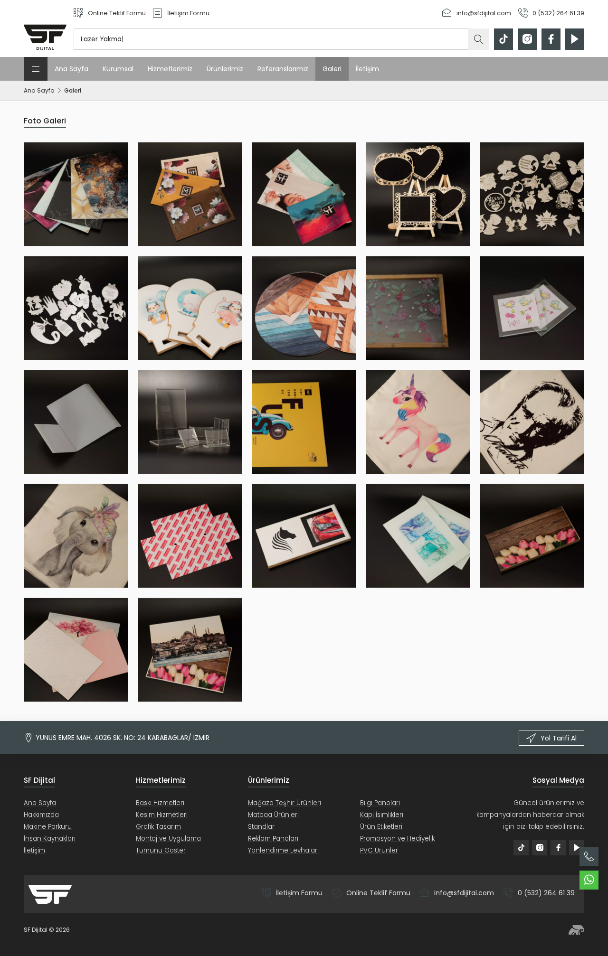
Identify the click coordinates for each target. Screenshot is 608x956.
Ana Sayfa (71, 69)
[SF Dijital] (45, 28)
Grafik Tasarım (158, 826)
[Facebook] (551, 39)
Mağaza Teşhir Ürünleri (284, 802)
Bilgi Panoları (380, 802)
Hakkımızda (41, 814)
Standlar (261, 826)
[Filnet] (576, 930)
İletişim (367, 69)
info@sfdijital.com (464, 893)
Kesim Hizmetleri (162, 814)
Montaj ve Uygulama (168, 838)
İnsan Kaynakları (50, 838)
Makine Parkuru (48, 826)
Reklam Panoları (273, 838)
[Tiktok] (503, 39)
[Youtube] (574, 39)
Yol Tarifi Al (559, 738)
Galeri (332, 69)
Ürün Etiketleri (381, 826)
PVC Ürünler (379, 850)
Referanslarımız (282, 69)
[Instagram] (527, 39)
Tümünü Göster (161, 850)
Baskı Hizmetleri (160, 802)
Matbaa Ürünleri (273, 814)
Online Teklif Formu (378, 893)
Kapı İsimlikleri (381, 814)
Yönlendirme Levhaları (283, 850)
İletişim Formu (299, 893)
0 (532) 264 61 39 (546, 893)
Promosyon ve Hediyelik (397, 838)
